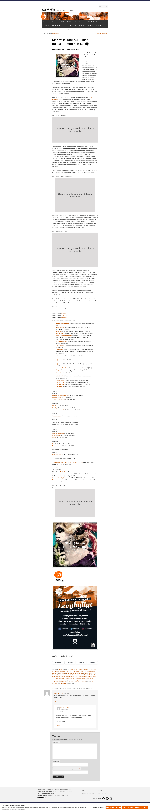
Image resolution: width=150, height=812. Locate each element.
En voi (67, 673)
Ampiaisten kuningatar (65, 671)
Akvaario (57, 671)
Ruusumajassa (55, 680)
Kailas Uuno (72, 675)
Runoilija (91, 678)
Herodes (86, 673)
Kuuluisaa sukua (56, 676)
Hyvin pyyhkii (92, 673)
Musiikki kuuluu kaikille (85, 22)
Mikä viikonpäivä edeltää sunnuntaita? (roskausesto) (66, 769)
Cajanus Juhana (91, 671)
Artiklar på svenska (71, 22)
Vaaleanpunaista (73, 681)
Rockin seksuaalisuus (58, 480)
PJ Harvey (58, 372)
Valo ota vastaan (82, 681)
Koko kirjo (86, 675)
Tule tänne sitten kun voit (62, 681)
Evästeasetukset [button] (102, 793)
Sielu (75, 680)
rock (87, 678)
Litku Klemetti (59, 349)
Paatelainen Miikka (59, 678)
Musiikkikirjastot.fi (97, 22)
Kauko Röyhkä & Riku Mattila (64, 335)
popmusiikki (76, 678)
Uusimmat (50, 22)
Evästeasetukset (98, 807)
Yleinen (60, 669)
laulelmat (63, 676)
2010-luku (72, 669)
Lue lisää (23, 809)
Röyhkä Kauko (63, 680)
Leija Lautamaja (60, 345)
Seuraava (105, 33)
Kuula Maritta (92, 675)
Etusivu (45, 22)
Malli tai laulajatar (70, 676)
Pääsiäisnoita (82, 678)
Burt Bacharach (60, 333)
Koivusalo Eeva (79, 675)
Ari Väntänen (55, 33)
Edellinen (98, 33)
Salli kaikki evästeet (113, 807)
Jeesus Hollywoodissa (57, 675)
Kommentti (56, 742)
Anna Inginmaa (60, 327)
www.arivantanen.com (58, 309)
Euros (81, 673)
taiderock (85, 680)
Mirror (90, 676)
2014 (77, 669)
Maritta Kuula (64, 472)
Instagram (64, 317)
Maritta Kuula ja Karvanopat (82, 676)
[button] (58, 662)
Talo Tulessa (91, 680)
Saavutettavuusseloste (88, 793)
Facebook (64, 315)
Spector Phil (80, 680)
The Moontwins (60, 380)
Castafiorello (55, 673)
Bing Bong (83, 671)
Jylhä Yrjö (66, 675)
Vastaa (57, 702)
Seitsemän (70, 680)
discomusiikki (62, 673)
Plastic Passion (68, 678)
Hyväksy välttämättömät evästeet (135, 807)
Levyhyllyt (48, 9)
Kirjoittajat (63, 22)
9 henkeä (87, 669)
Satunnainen (57, 22)
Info (83, 790)
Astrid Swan (59, 331)
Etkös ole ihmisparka (75, 673)
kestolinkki (63, 683)
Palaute (100, 790)
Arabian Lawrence (75, 671)
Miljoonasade (59, 360)
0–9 (53, 25)
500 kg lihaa (82, 669)
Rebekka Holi (59, 376)
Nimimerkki (56, 761)
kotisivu (63, 313)
